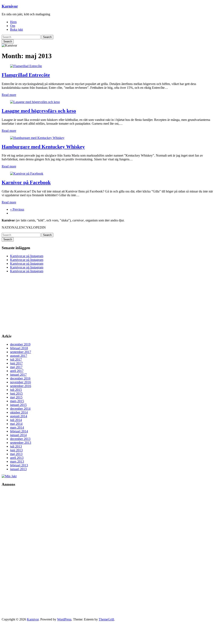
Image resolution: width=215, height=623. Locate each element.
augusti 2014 (18, 416)
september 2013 (20, 442)
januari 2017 (18, 374)
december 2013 (20, 439)
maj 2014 (16, 423)
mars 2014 (17, 427)
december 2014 (20, 408)
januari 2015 (18, 405)
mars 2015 (17, 401)
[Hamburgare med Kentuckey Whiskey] (37, 138)
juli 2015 (16, 389)
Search (47, 37)
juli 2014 (16, 420)
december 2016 (20, 378)
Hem (13, 22)
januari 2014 (18, 435)
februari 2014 (19, 431)
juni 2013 (16, 450)
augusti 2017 (18, 355)
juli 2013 (16, 446)
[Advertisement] (33, 554)
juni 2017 (16, 363)
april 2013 (17, 457)
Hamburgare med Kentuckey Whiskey (43, 146)
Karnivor (10, 6)
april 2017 (17, 371)
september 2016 (20, 386)
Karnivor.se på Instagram (26, 256)
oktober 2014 (19, 412)
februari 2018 (19, 348)
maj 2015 (16, 397)
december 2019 (20, 344)
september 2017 (20, 352)
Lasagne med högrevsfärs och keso (39, 111)
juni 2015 (16, 393)
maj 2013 (16, 454)
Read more (9, 95)
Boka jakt (16, 29)
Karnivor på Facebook (26, 182)
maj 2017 (16, 367)
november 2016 (20, 382)
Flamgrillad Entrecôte (26, 75)
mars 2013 (17, 461)
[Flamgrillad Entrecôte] (26, 66)
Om (12, 25)
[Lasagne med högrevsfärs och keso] (35, 102)
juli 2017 (16, 359)
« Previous (17, 209)
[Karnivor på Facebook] (26, 173)
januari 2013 (18, 469)
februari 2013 (19, 465)
